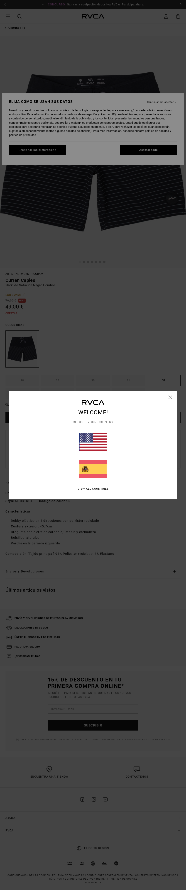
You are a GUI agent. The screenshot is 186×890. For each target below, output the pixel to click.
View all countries (93, 488)
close (170, 397)
